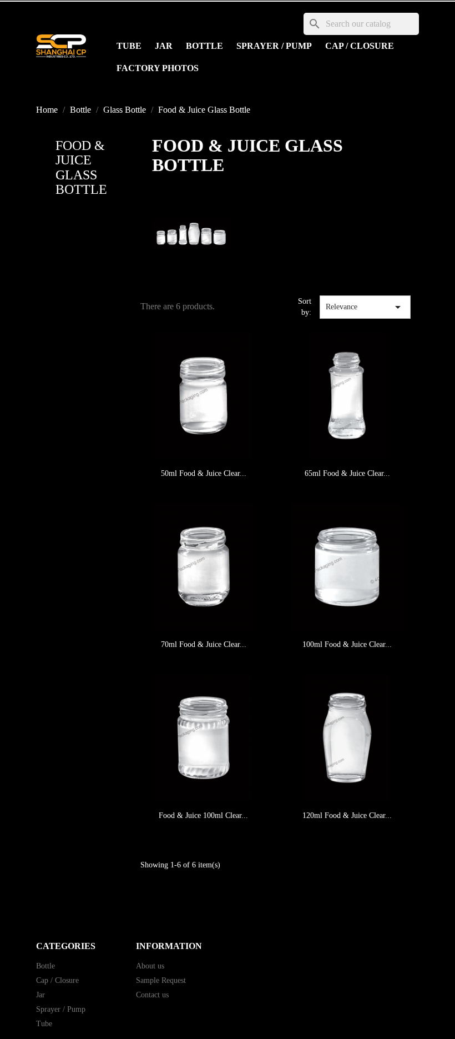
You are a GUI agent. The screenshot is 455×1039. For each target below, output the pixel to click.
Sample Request (161, 980)
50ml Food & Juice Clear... (203, 473)
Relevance (365, 307)
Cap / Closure (359, 46)
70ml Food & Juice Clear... (203, 644)
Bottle (204, 46)
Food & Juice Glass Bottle (81, 167)
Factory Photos (158, 68)
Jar (164, 46)
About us (150, 966)
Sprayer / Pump (274, 46)
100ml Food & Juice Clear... (347, 644)
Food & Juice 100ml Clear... (203, 815)
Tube (129, 46)
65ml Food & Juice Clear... (347, 473)
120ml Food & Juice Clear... (347, 815)
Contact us (152, 995)
